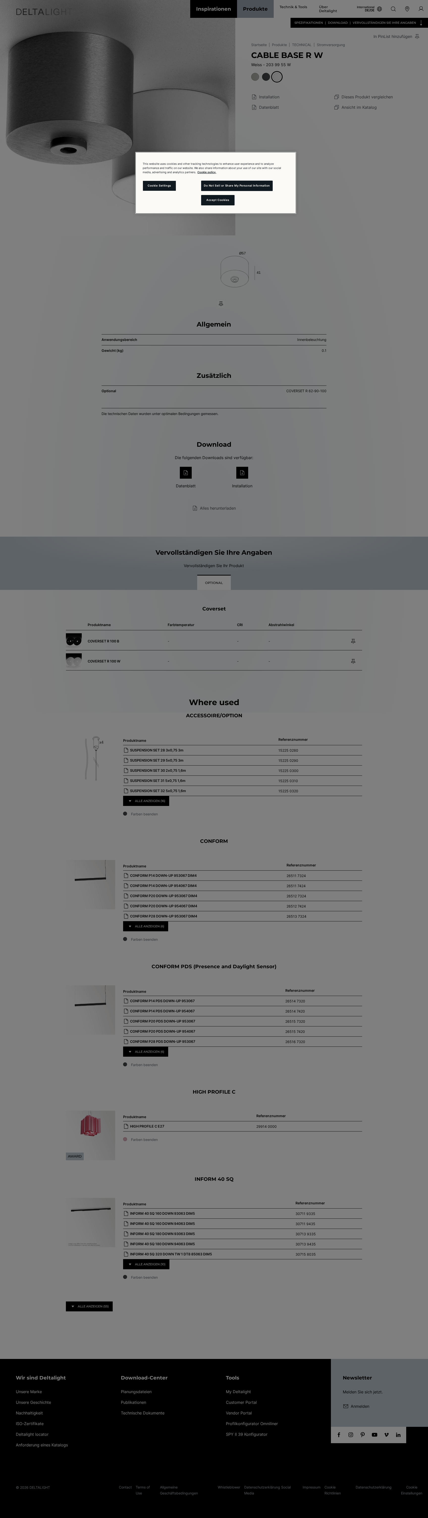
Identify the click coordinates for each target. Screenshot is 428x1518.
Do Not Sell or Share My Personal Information (237, 185)
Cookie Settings (159, 185)
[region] (215, 183)
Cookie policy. (206, 172)
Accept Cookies (217, 200)
